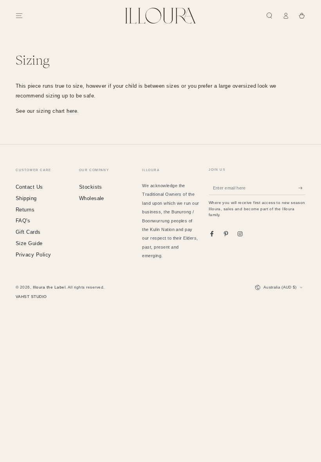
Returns (25, 210)
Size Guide (29, 243)
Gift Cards (28, 232)
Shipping (26, 198)
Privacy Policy (33, 255)
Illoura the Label (49, 287)
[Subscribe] (301, 188)
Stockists (90, 187)
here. (73, 111)
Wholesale (91, 198)
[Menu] (19, 15)
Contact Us (29, 187)
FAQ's (23, 221)
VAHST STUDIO (31, 296)
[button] (269, 15)
